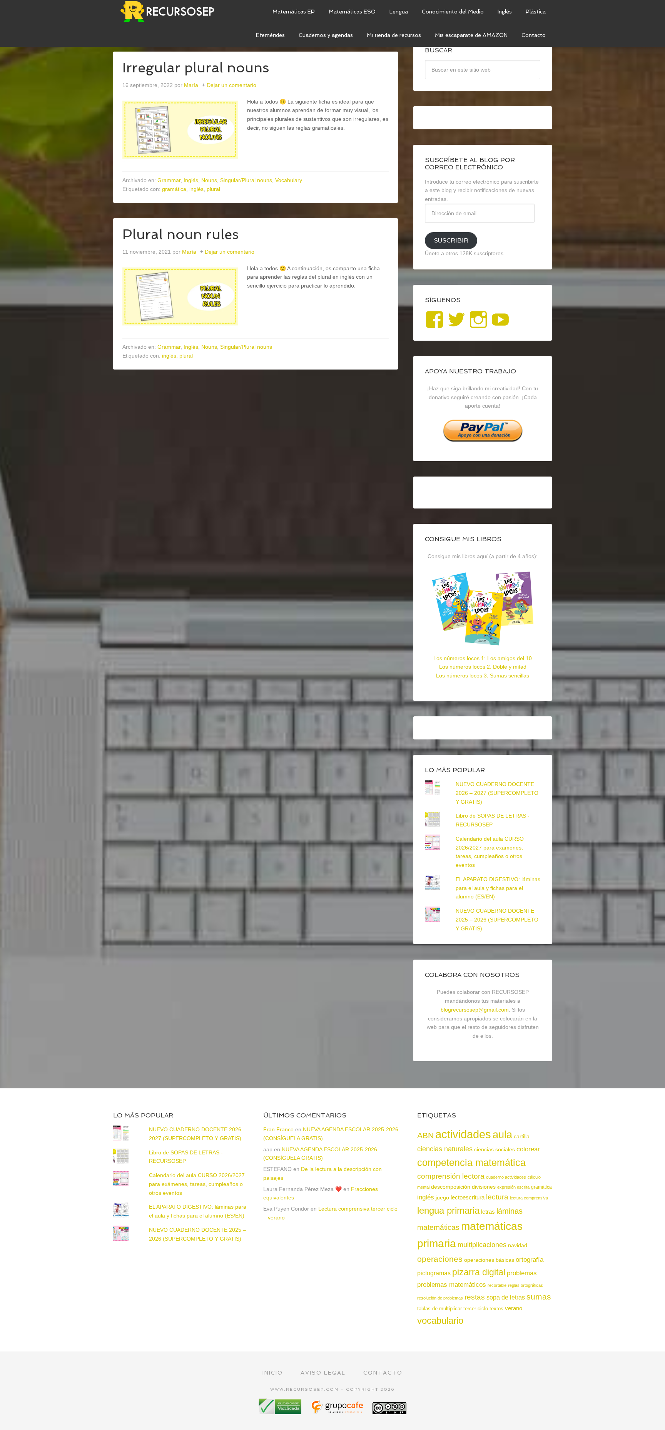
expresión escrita (513, 1187)
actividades (463, 1134)
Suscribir (451, 240)
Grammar (168, 180)
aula (502, 1135)
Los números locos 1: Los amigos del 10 (482, 658)
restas (474, 1297)
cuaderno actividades (506, 1177)
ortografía (529, 1259)
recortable (497, 1285)
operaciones (440, 1258)
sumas (538, 1296)
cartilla (522, 1136)
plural (213, 189)
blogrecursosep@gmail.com (475, 1010)
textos (496, 1308)
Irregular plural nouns (195, 67)
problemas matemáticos (451, 1284)
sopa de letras (505, 1297)
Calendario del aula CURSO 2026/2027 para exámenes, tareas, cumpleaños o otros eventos (197, 1184)
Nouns (209, 180)
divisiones (484, 1187)
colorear (528, 1149)
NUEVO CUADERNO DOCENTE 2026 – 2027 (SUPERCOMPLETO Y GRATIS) (497, 793)
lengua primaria (448, 1210)
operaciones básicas (489, 1260)
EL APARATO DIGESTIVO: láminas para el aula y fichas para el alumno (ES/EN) (498, 888)
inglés (196, 189)
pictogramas (434, 1272)
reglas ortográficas (525, 1285)
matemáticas (438, 1227)
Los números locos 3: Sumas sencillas (482, 675)
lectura (497, 1197)
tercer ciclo (475, 1308)
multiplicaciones (482, 1245)
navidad (517, 1245)
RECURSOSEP (171, 11)
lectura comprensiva (529, 1198)
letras (488, 1211)
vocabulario (440, 1320)
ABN (425, 1135)
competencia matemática (471, 1162)
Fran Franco (278, 1129)
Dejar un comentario (231, 85)
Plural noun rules (180, 234)
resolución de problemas (440, 1298)
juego (442, 1197)
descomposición (450, 1187)
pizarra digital (478, 1272)
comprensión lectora (451, 1176)
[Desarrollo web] (338, 1411)
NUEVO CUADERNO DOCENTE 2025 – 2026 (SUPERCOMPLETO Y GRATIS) (497, 920)
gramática (174, 189)
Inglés (191, 180)
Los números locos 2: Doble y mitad (482, 667)
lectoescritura (468, 1197)
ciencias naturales (445, 1149)
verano (513, 1308)
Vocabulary (288, 180)
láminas (509, 1211)
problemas (522, 1273)
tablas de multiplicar (439, 1308)
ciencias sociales (494, 1149)
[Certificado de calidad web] (281, 1411)
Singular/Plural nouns (246, 180)
